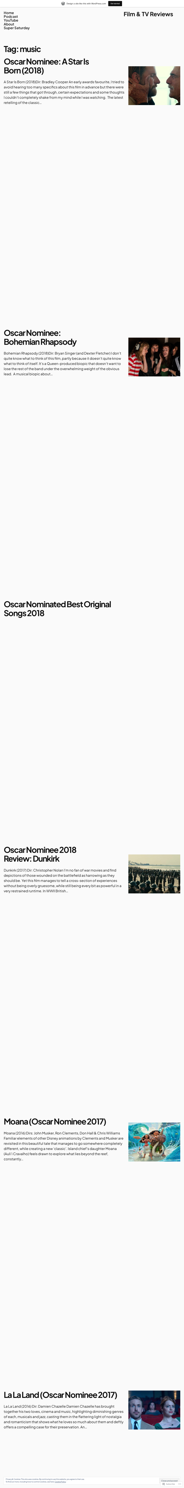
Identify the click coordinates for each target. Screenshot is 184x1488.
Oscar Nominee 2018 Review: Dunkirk (40, 854)
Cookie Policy (60, 1482)
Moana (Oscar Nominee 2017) (55, 1121)
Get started (115, 3)
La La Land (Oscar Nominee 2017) (60, 1394)
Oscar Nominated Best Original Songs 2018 (57, 608)
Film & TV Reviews (148, 14)
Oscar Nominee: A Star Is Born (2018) (46, 66)
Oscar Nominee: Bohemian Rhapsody (40, 337)
